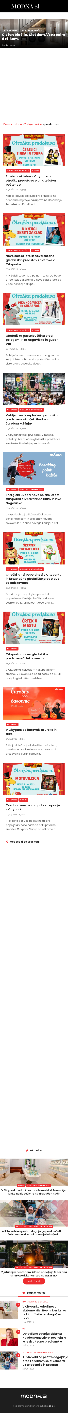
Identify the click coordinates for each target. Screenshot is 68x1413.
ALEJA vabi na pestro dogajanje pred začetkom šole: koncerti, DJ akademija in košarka (34, 1233)
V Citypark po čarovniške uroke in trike (31, 732)
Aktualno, (27, 1352)
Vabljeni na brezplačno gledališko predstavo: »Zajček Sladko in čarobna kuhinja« (32, 419)
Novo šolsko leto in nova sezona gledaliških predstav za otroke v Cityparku (30, 260)
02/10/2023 (11, 814)
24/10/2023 (11, 738)
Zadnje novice (33, 124)
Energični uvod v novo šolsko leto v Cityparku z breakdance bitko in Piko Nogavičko (33, 499)
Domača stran (12, 124)
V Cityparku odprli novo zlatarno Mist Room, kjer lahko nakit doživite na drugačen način (34, 1192)
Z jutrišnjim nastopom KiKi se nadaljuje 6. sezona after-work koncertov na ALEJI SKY (34, 1273)
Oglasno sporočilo (18, 171)
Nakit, (25, 1301)
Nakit (21, 1185)
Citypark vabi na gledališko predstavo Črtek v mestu (27, 656)
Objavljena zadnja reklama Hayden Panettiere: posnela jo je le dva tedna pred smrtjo (44, 1338)
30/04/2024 (12, 588)
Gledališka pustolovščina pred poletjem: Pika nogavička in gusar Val (32, 340)
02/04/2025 (12, 428)
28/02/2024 (12, 663)
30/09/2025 (12, 189)
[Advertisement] (34, 83)
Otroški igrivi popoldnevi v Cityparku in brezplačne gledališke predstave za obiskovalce (33, 578)
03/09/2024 (12, 508)
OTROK (35, 171)
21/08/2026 (28, 1322)
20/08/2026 (28, 1345)
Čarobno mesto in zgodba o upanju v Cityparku (33, 807)
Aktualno (12, 410)
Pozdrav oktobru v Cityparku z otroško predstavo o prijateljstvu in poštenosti (32, 180)
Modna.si (50, 1405)
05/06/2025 (12, 348)
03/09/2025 (12, 269)
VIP (23, 1329)
